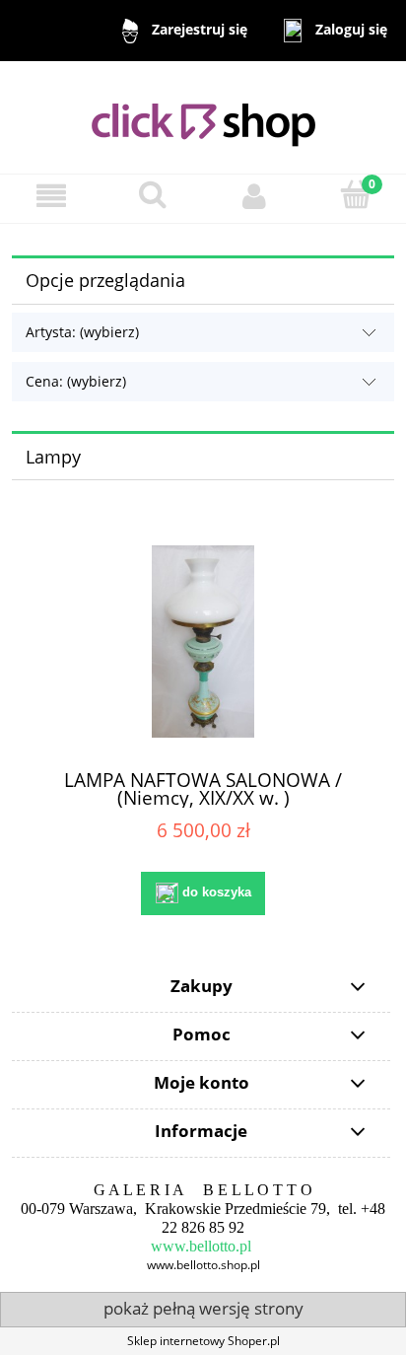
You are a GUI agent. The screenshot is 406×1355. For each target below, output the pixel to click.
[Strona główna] (203, 116)
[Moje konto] (253, 196)
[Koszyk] (355, 195)
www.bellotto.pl (201, 1246)
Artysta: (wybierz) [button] (82, 331)
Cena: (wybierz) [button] (76, 381)
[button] (51, 196)
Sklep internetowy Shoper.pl (203, 1340)
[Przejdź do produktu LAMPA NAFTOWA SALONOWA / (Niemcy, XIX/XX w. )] (203, 641)
